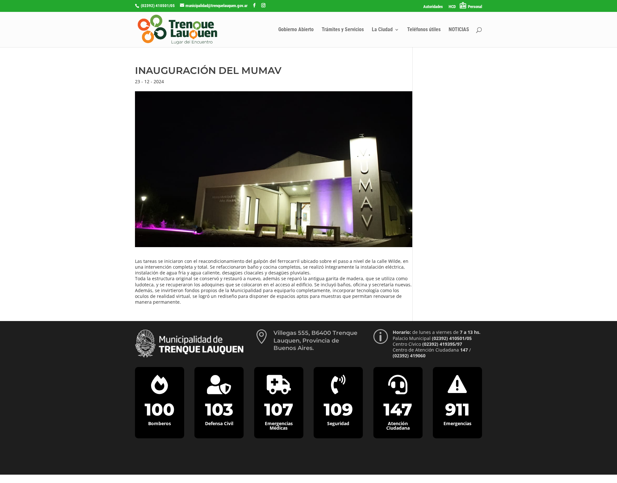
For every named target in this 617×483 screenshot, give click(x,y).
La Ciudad (382, 29)
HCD (452, 6)
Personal (475, 6)
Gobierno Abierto (296, 29)
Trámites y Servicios (343, 29)
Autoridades (433, 6)
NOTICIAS (459, 29)
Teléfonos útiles (424, 29)
